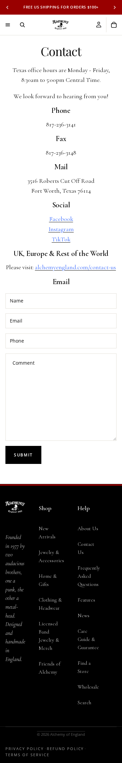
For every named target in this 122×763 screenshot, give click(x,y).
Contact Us (86, 548)
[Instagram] (15, 703)
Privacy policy (24, 748)
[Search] (22, 24)
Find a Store (84, 667)
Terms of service (27, 754)
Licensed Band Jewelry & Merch (49, 636)
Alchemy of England (67, 734)
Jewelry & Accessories (51, 556)
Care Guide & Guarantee (88, 639)
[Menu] (8, 25)
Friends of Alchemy (49, 668)
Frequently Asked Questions (89, 576)
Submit (23, 455)
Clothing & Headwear (50, 604)
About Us (88, 528)
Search (84, 702)
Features (86, 600)
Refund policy (65, 748)
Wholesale (88, 687)
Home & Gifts (48, 580)
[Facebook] (15, 690)
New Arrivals (47, 532)
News (83, 615)
